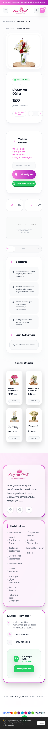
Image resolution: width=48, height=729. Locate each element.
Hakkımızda (15, 532)
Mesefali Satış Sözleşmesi (16, 557)
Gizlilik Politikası (13, 570)
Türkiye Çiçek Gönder (33, 534)
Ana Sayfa (8, 21)
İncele (14, 400)
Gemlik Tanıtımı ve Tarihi (14, 540)
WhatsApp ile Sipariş (26, 183)
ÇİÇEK (30, 553)
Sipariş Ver (27, 174)
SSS (23, 249)
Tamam (41, 723)
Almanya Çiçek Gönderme (14, 579)
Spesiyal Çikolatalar (32, 541)
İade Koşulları (16, 563)
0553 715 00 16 (22, 634)
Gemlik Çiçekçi (12, 588)
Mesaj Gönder (24, 668)
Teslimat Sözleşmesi (14, 549)
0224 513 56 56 (22, 642)
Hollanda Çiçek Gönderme (14, 598)
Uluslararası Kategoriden (18, 156)
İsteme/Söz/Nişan (33, 548)
